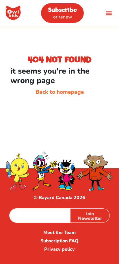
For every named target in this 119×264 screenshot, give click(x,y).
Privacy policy (59, 249)
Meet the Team (59, 232)
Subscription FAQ (59, 241)
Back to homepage (60, 92)
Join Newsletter (90, 216)
